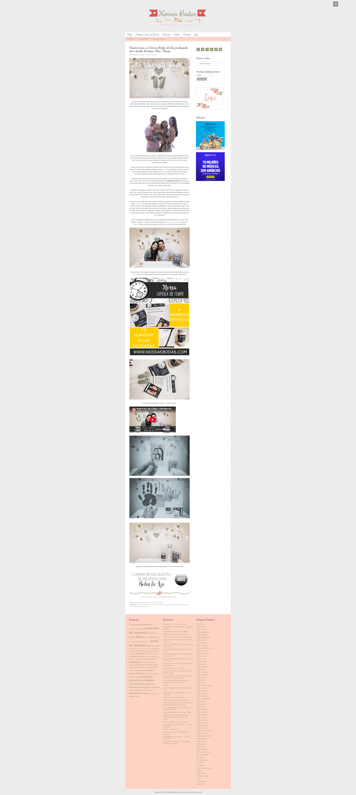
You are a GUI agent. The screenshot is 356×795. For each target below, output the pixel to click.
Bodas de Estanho (202, 675)
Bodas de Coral (201, 659)
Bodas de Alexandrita (203, 632)
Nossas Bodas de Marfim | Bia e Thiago (175, 631)
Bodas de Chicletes (202, 651)
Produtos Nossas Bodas (204, 768)
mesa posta (141, 690)
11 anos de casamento (143, 604)
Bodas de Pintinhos (202, 715)
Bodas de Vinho (201, 744)
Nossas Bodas (178, 16)
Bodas (175, 604)
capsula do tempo (143, 606)
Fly (163, 169)
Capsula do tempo (157, 602)
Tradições (166, 685)
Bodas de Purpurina (202, 733)
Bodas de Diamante (203, 667)
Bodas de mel (149, 653)
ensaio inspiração (147, 684)
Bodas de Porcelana (203, 725)
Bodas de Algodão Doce (204, 637)
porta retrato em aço (174, 222)
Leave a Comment (151, 55)
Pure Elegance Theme (171, 792)
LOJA (134, 274)
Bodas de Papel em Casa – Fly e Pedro (175, 722)
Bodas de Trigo (201, 741)
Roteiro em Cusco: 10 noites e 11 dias (174, 624)
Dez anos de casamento (150, 674)
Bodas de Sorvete (202, 739)
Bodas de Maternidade (203, 699)
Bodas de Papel (138, 656)
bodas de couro (148, 648)
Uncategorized (201, 781)
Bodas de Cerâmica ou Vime (205, 648)
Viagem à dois (201, 784)
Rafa (167, 169)
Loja (196, 34)
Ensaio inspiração (202, 760)
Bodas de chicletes (138, 648)
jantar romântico (152, 687)
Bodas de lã (200, 683)
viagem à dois (134, 696)
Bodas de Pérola (140, 659)
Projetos (199, 771)
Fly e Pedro (200, 763)
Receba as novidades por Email (208, 72)
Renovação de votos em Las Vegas (173, 668)
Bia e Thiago (139, 602)
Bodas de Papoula (150, 656)
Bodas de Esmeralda (203, 672)
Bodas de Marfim (202, 693)
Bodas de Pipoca (202, 717)
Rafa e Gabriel (201, 773)
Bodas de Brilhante (202, 645)
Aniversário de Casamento (157, 604)
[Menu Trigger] (335, 3)
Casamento (134, 661)
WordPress (194, 792)
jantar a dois (141, 687)
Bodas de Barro (146, 641)
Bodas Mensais (201, 747)
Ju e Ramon (200, 765)
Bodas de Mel (201, 701)
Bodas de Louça (201, 688)
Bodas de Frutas (151, 651)
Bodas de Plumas (202, 720)
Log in (200, 792)
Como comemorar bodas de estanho (146, 665)
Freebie (132, 687)
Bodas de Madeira (138, 653)
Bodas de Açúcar (136, 641)
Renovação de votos (138, 693)
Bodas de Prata (201, 728)
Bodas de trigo (150, 659)
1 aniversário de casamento (140, 624)
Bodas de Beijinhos (202, 643)
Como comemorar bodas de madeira (140, 667)
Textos (199, 779)
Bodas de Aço (147, 602)
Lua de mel (133, 690)
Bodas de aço (181, 604)
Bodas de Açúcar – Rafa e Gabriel (173, 697)
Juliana (163, 172)
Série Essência (153, 693)
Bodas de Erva (201, 669)
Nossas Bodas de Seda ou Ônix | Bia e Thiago (177, 712)
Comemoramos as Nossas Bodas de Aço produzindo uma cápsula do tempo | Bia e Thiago (158, 49)
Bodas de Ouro (201, 704)
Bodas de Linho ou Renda (204, 685)
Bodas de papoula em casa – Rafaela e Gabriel (177, 637)
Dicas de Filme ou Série (204, 752)
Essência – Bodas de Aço (170, 729)
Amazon (135, 224)
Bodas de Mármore (202, 696)
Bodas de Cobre (201, 656)
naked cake (149, 690)
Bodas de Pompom (202, 723)
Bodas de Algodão (149, 637)
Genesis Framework (184, 792)
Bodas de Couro (201, 661)
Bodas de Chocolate (203, 653)
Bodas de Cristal (201, 664)
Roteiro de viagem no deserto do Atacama (176, 700)
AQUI (137, 204)
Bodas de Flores (140, 651)
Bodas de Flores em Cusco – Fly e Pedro (175, 634)
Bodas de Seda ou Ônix (204, 736)
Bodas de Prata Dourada (204, 731)
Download (200, 757)
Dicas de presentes (135, 677)
